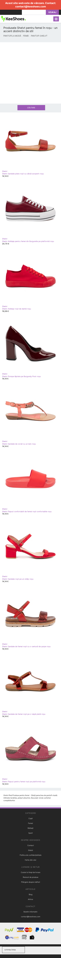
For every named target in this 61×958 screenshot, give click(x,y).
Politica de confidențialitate (30, 855)
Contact (30, 845)
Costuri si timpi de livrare (30, 872)
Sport (30, 833)
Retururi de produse (30, 877)
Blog (30, 894)
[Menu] (56, 18)
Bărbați (30, 828)
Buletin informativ (30, 912)
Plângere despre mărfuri (30, 882)
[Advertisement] (30, 73)
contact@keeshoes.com (30, 6)
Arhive (30, 899)
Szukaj (52, 12)
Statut (30, 850)
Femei (30, 823)
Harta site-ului (30, 860)
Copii (31, 818)
